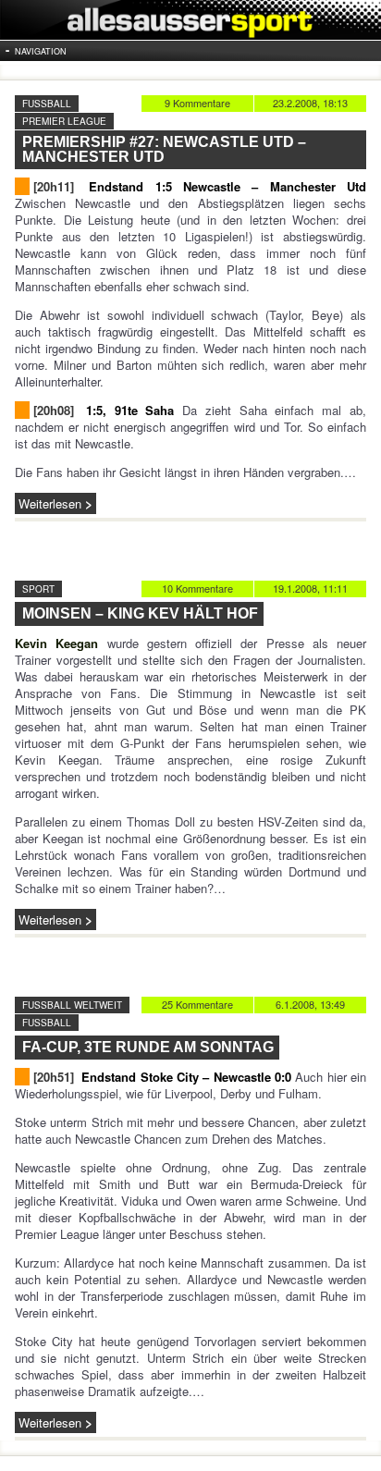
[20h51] (53, 1076)
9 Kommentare (197, 102)
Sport (38, 588)
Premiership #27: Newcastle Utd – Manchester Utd (164, 149)
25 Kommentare (197, 1004)
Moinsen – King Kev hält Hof (140, 613)
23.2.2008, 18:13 (310, 102)
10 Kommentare (197, 588)
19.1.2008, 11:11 (310, 588)
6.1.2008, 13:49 (310, 1004)
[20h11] (53, 186)
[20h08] (53, 410)
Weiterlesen (49, 503)
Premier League (64, 121)
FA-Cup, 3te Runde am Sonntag (148, 1047)
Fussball (46, 103)
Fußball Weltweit (72, 1005)
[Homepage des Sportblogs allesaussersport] (190, 20)
